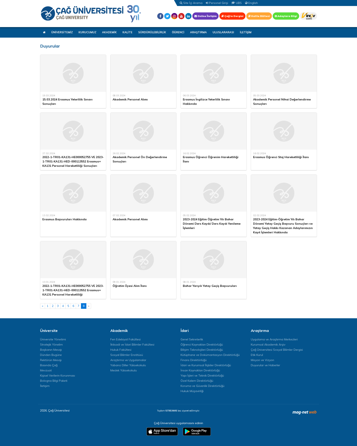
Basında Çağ (48, 365)
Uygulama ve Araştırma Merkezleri (274, 339)
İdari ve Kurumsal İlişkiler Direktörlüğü (206, 365)
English (253, 3)
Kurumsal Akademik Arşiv (268, 344)
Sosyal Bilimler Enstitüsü (126, 355)
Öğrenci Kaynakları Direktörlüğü (202, 344)
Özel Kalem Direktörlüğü (197, 381)
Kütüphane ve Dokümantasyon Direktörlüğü (210, 355)
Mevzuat (46, 370)
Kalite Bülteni (260, 16)
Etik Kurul (257, 355)
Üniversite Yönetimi (53, 339)
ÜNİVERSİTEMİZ (62, 32)
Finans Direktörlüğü (194, 360)
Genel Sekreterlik (192, 339)
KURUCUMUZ (87, 32)
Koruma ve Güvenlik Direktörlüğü (202, 386)
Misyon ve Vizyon (262, 360)
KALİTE (127, 32)
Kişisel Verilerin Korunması (57, 375)
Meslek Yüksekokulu (123, 370)
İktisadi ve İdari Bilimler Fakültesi (132, 344)
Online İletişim (207, 16)
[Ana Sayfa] (90, 13)
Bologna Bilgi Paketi (53, 381)
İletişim (45, 386)
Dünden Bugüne (51, 355)
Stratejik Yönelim (51, 344)
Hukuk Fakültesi (120, 350)
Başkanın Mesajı (51, 350)
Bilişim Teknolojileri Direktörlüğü (202, 350)
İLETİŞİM (245, 32)
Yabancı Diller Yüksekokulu (128, 365)
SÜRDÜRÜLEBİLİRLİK (152, 32)
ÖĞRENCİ (178, 32)
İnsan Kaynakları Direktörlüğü (200, 370)
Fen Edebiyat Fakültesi (125, 339)
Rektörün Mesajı (51, 360)
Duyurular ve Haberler (265, 365)
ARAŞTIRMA (198, 32)
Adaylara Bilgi (287, 16)
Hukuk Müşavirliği (192, 391)
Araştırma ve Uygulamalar (128, 360)
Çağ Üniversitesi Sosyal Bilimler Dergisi (277, 350)
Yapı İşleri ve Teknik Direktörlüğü (202, 375)
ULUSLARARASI (223, 32)
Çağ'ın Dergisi (233, 16)
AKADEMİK (109, 32)
